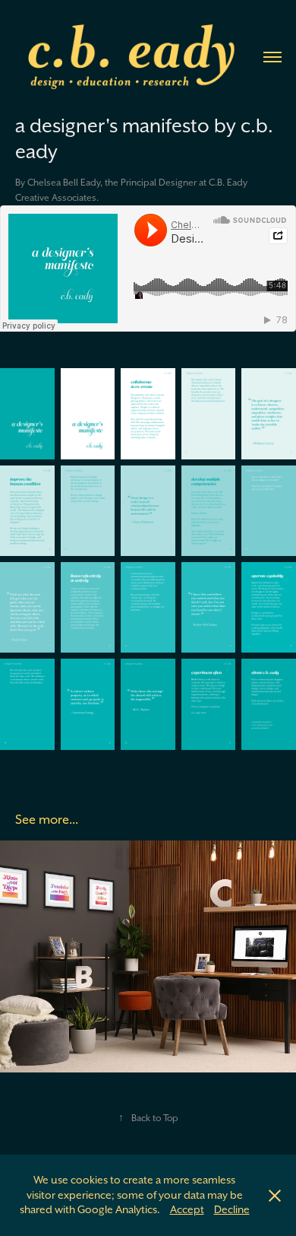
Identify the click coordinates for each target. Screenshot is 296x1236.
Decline (232, 1209)
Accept (187, 1209)
